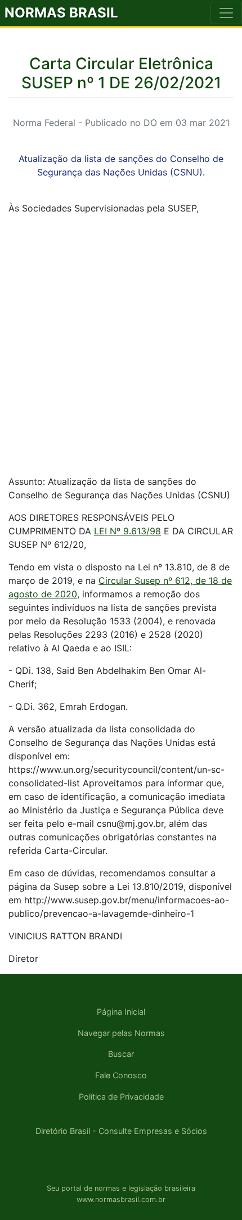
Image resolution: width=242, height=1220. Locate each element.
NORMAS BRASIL (61, 12)
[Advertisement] (121, 345)
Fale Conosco (121, 1075)
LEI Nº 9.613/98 (127, 531)
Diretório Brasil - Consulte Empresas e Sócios (121, 1131)
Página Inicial (121, 1011)
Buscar (121, 1054)
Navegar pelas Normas (121, 1033)
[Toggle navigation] (226, 13)
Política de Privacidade (121, 1096)
